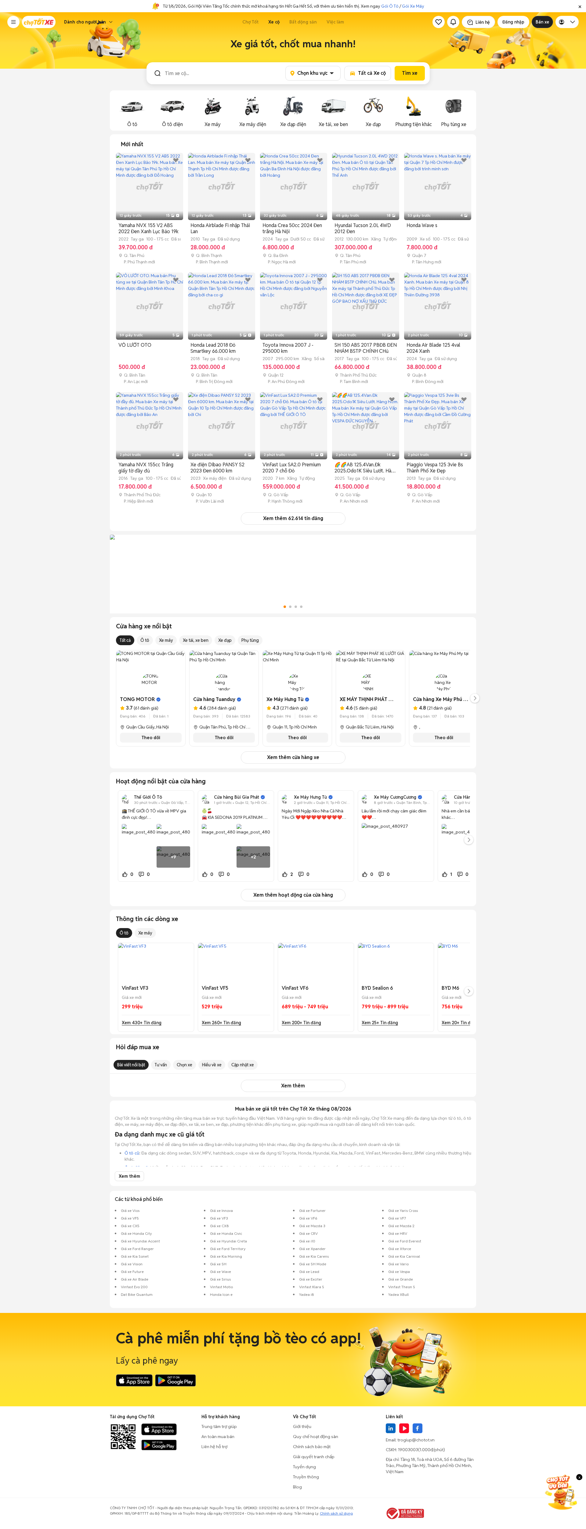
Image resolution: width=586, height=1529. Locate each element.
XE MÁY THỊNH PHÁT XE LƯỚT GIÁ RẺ (383, 699)
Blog (297, 1487)
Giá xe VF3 (219, 1218)
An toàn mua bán (217, 1436)
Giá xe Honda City (136, 1233)
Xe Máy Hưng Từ (284, 699)
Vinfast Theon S (401, 1287)
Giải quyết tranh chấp (314, 1456)
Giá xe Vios (130, 1210)
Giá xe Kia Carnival (404, 1256)
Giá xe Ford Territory (228, 1248)
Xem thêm (293, 1086)
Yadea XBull (398, 1294)
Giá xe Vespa (399, 1271)
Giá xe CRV (308, 1233)
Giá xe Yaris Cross (403, 1210)
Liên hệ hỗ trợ (214, 1446)
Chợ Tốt (250, 22)
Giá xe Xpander (312, 1248)
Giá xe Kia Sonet (135, 1256)
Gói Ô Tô (390, 6)
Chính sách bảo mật (312, 1446)
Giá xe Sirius (220, 1279)
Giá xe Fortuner (312, 1210)
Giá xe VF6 (308, 1218)
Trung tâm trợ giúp (219, 1426)
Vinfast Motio (221, 1287)
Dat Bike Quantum (137, 1294)
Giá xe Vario (398, 1264)
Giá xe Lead (309, 1271)
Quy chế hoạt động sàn (315, 1436)
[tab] (132, 144)
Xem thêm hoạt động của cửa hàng (293, 895)
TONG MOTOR (137, 699)
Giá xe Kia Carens (314, 1256)
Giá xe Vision (132, 1264)
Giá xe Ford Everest (404, 1241)
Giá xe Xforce (399, 1248)
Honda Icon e (221, 1294)
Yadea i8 (306, 1294)
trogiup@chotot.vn (416, 1440)
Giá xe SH (218, 1264)
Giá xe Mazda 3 (312, 1226)
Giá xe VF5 (130, 1218)
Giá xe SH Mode (312, 1264)
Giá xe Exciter (310, 1279)
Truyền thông (306, 1477)
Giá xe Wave (220, 1271)
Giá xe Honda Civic (226, 1233)
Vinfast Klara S (311, 1287)
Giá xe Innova (221, 1210)
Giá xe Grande (400, 1279)
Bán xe (542, 22)
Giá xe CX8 (219, 1226)
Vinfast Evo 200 (134, 1287)
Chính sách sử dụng (336, 1513)
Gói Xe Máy (413, 6)
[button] (580, 6)
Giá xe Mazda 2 (401, 1226)
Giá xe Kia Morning (226, 1256)
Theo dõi (151, 737)
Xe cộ (274, 22)
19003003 (408, 1449)
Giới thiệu (302, 1426)
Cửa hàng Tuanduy (214, 699)
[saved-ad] (438, 22)
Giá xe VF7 (397, 1218)
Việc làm (335, 22)
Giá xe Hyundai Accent (140, 1241)
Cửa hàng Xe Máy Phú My (441, 699)
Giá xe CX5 (130, 1226)
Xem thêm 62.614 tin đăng (293, 518)
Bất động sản (303, 22)
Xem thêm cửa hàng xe (293, 757)
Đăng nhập (513, 22)
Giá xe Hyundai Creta (228, 1241)
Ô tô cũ (132, 1153)
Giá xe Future (132, 1271)
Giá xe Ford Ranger (137, 1248)
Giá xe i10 (307, 1241)
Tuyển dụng (304, 1466)
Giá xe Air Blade (134, 1279)
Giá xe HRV (397, 1233)
